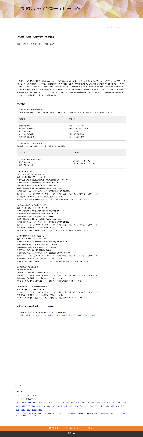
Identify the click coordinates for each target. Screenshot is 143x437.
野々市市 (72, 315)
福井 (119, 402)
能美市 (64, 315)
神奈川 (23, 402)
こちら (123, 413)
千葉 (34, 402)
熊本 (17, 410)
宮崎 (28, 410)
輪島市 (94, 315)
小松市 (43, 315)
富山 (108, 402)
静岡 (23, 406)
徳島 (91, 406)
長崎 (122, 406)
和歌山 (60, 406)
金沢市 (28, 315)
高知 (107, 406)
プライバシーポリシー (72, 428)
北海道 (61, 402)
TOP (18, 44)
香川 (96, 406)
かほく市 (36, 315)
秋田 (82, 402)
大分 (23, 410)
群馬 (50, 402)
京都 (43, 406)
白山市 (87, 315)
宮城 (77, 402)
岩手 (72, 402)
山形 (88, 402)
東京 (17, 402)
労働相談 (28, 395)
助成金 (35, 395)
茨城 (40, 402)
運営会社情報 (53, 428)
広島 (81, 406)
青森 (67, 402)
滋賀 (48, 406)
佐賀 (117, 406)
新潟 (98, 402)
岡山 (76, 406)
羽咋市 (80, 315)
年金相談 (19, 395)
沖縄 (40, 410)
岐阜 (17, 406)
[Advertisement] (71, 64)
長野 (103, 402)
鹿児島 (34, 410)
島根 (71, 406)
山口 (86, 406)
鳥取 (65, 406)
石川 (113, 402)
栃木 (45, 402)
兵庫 (38, 406)
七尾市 (57, 315)
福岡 (112, 406)
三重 (28, 406)
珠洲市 (50, 315)
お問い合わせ (91, 428)
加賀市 (21, 315)
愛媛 (102, 406)
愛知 (124, 402)
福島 (93, 402)
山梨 (55, 402)
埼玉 (29, 402)
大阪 (33, 406)
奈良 (54, 406)
